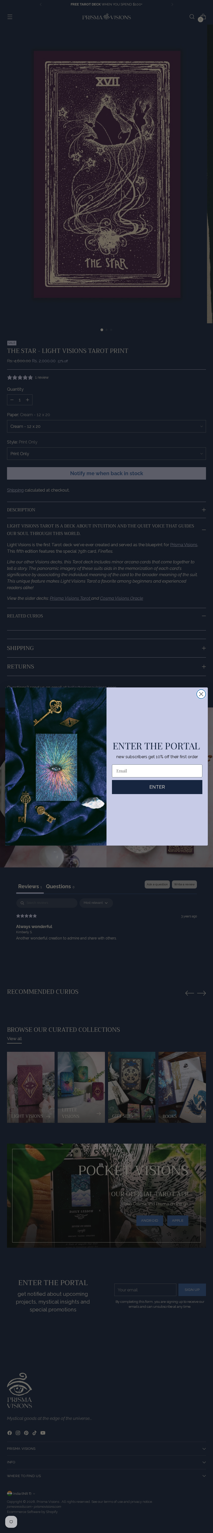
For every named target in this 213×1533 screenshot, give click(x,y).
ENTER (157, 787)
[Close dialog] (201, 694)
